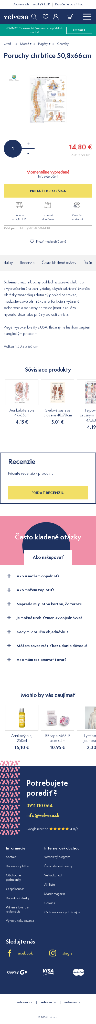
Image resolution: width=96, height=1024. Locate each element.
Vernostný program (57, 857)
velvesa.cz (24, 1002)
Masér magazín (54, 894)
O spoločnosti (15, 889)
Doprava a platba (17, 866)
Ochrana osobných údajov (62, 912)
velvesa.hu (48, 1002)
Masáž (24, 44)
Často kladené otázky (59, 262)
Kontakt (11, 857)
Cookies (49, 903)
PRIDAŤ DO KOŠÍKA (48, 190)
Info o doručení (48, 176)
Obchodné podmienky (13, 877)
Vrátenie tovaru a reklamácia (17, 909)
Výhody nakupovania (20, 920)
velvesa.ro (72, 1002)
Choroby (63, 44)
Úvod (7, 44)
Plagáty (43, 44)
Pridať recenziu (48, 492)
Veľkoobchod (53, 875)
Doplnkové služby (17, 898)
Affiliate (49, 884)
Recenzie (27, 262)
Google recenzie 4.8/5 (52, 829)
